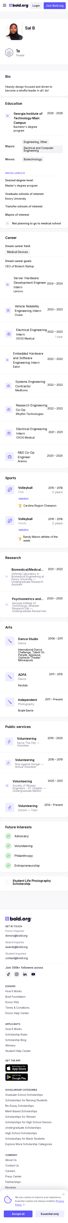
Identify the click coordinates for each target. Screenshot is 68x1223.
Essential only (50, 1213)
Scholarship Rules (16, 1034)
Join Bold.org (54, 5)
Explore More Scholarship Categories (28, 1144)
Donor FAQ (12, 1002)
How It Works (13, 991)
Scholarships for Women (20, 1116)
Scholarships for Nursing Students (26, 1100)
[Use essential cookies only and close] (63, 1194)
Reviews (10, 1187)
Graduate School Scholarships (24, 1094)
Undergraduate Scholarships (23, 1127)
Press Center (13, 1176)
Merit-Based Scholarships (21, 1111)
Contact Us (12, 1165)
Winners (10, 1045)
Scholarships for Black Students (25, 1138)
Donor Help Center (17, 1013)
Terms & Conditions (17, 1007)
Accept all (18, 1213)
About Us (11, 1160)
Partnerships (13, 1181)
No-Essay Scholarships (19, 1105)
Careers (10, 1171)
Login (36, 5)
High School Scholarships (21, 1133)
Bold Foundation (15, 996)
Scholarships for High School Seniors (28, 1122)
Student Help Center (18, 1050)
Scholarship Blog (15, 1040)
